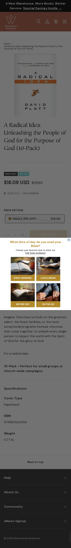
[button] (23, 269)
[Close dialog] (68, 240)
